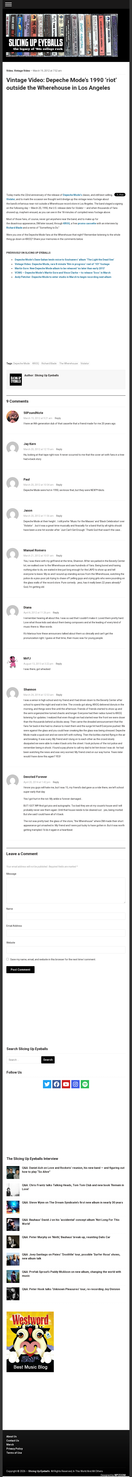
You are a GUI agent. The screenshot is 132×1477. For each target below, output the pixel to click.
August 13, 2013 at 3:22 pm (38, 663)
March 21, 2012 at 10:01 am (39, 555)
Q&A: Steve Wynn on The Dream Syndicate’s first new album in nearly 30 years (72, 1202)
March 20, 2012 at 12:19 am (39, 449)
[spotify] (85, 1084)
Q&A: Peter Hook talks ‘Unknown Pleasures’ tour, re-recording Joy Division (71, 1289)
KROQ (66, 223)
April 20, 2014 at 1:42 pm (37, 782)
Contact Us (12, 1440)
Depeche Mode (21, 363)
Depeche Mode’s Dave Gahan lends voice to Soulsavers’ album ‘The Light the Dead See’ (64, 259)
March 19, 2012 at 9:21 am (38, 418)
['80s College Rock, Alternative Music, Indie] (62, 35)
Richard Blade (14, 227)
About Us (11, 1436)
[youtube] (66, 1084)
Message (11, 873)
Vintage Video (22, 70)
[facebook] (56, 1084)
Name (9, 908)
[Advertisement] (66, 1011)
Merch (10, 1444)
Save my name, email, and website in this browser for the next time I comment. (53, 959)
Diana (27, 607)
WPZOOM (120, 1475)
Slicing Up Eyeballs (47, 375)
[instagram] (75, 1084)
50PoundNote (33, 413)
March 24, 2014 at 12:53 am (39, 694)
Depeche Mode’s (72, 195)
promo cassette (87, 223)
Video (9, 70)
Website (10, 942)
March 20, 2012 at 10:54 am (39, 484)
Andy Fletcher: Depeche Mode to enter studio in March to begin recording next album (63, 277)
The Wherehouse (68, 363)
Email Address (14, 925)
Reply (58, 418)
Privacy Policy (14, 1448)
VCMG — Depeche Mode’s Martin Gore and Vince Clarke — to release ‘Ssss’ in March (63, 272)
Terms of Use (14, 1452)
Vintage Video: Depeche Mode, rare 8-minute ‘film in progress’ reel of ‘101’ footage (62, 264)
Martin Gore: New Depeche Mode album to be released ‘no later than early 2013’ (60, 268)
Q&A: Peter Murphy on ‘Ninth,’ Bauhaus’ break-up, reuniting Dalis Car (66, 1237)
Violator (10, 199)
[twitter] (47, 1084)
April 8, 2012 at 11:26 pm (37, 612)
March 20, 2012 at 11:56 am (39, 515)
